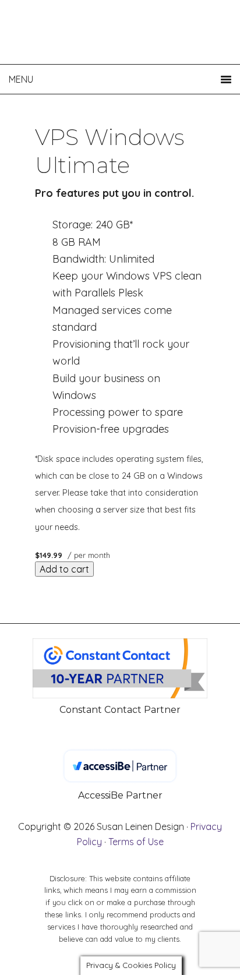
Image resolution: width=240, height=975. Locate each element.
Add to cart (64, 569)
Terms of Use (136, 841)
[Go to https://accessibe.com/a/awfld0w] (120, 776)
